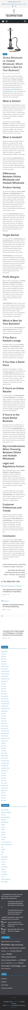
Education (3, 819)
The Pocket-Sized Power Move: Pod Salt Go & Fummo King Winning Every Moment (15, 912)
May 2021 (3, 798)
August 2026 (4, 651)
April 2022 (3, 780)
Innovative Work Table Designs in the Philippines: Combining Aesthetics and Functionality (13, 633)
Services (3, 864)
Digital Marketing (5, 817)
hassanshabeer (17, 73)
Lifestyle (3, 849)
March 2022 (4, 783)
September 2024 (5, 708)
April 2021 (3, 800)
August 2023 (4, 741)
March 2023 (4, 753)
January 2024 (4, 728)
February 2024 (4, 726)
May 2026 (3, 659)
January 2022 (4, 788)
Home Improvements (6, 844)
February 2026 (4, 666)
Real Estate (4, 859)
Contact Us (4, 978)
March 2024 (4, 723)
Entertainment (4, 822)
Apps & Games (5, 810)
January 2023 (4, 758)
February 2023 (4, 755)
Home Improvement (6, 842)
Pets (2, 854)
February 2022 (4, 785)
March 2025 (4, 693)
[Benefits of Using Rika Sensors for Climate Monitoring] (5, 601)
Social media (4, 867)
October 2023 (4, 736)
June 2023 (3, 745)
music (2, 852)
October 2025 (4, 676)
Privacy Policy (4, 985)
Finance (3, 827)
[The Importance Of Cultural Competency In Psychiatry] (11, 586)
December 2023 (5, 731)
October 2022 (4, 765)
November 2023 (5, 733)
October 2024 (4, 706)
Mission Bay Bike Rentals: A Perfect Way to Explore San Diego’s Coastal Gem (14, 565)
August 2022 (4, 770)
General (3, 834)
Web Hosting (4, 881)
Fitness (3, 829)
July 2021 (3, 793)
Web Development (5, 879)
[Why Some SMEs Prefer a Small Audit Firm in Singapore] (4, 931)
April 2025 (3, 691)
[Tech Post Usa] (3, 21)
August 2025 (4, 681)
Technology (4, 874)
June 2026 (3, 656)
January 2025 (4, 698)
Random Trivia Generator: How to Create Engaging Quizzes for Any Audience (16, 4)
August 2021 (4, 790)
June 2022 (3, 775)
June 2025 (3, 686)
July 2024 (3, 713)
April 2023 (3, 750)
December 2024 (5, 701)
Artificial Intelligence (6, 812)
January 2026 (4, 669)
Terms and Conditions (6, 988)
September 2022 (5, 768)
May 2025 (3, 688)
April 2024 (3, 721)
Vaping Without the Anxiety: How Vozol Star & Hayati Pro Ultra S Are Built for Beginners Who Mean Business (11, 896)
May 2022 (3, 778)
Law (2, 847)
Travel (2, 876)
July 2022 (3, 773)
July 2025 (3, 683)
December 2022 (5, 760)
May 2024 (3, 718)
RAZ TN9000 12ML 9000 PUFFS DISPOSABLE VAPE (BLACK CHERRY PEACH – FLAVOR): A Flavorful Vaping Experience (14, 573)
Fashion (3, 824)
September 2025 (5, 679)
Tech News (4, 872)
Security (3, 862)
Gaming (3, 832)
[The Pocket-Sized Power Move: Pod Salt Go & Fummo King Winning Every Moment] (4, 912)
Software (3, 869)
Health (2, 839)
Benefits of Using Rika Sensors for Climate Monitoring (13, 606)
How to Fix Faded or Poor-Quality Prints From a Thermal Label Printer (15, 924)
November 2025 (5, 674)
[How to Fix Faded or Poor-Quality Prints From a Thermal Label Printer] (4, 924)
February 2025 (4, 696)
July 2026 (3, 654)
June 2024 (3, 716)
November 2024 (5, 703)
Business (5, 54)
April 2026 (3, 661)
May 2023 (3, 748)
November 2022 (5, 763)
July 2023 (3, 743)
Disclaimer (3, 981)
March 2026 (4, 664)
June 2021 (3, 795)
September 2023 (5, 738)
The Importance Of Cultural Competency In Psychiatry (12, 591)
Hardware (3, 837)
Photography (4, 857)
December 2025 (5, 671)
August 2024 (4, 711)
